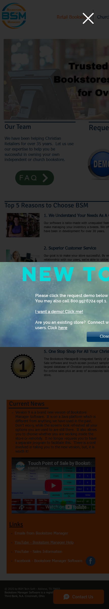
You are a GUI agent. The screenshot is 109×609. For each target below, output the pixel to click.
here (62, 327)
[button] (88, 18)
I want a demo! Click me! (59, 311)
